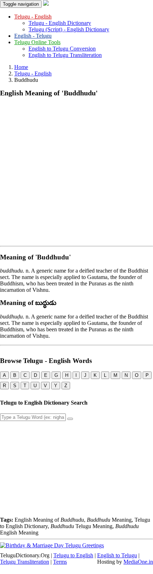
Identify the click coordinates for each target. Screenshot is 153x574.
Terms (60, 562)
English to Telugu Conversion (62, 49)
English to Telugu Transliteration (65, 55)
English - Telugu (33, 36)
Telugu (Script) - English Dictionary (68, 29)
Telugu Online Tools (37, 42)
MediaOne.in (138, 562)
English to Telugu (117, 555)
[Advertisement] (76, 170)
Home (21, 67)
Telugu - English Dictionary (59, 23)
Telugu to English (73, 555)
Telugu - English (33, 17)
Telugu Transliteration (24, 562)
